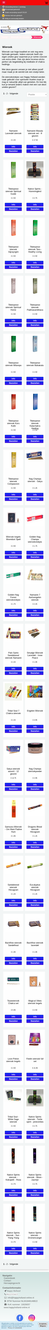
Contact (7, 1280)
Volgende (14, 93)
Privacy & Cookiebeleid (15, 1328)
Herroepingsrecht (12, 1283)
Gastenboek (9, 1278)
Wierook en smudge (20, 37)
